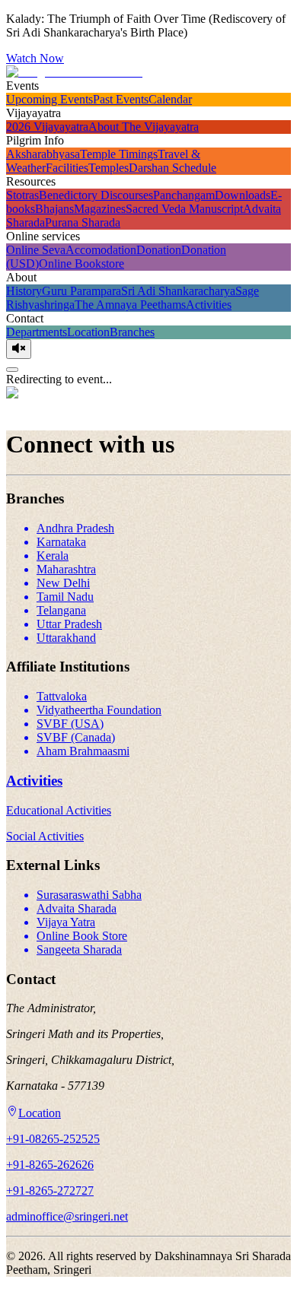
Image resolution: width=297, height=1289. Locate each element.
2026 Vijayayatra (47, 126)
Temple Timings (119, 154)
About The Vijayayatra (143, 126)
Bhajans (54, 208)
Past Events (120, 99)
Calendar (170, 99)
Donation (158, 249)
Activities (209, 304)
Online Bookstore (81, 263)
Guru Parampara (81, 290)
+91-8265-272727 (50, 1190)
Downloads (242, 195)
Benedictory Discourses (96, 195)
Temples (108, 167)
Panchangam (184, 195)
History (24, 290)
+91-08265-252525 (53, 1138)
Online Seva (35, 249)
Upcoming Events (49, 99)
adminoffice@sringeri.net (67, 1216)
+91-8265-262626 (50, 1164)
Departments (36, 331)
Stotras (22, 195)
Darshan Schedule (172, 167)
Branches (132, 331)
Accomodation (100, 249)
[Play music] (18, 349)
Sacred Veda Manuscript (184, 208)
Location (88, 331)
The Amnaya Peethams (130, 304)
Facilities (67, 167)
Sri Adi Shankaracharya (178, 290)
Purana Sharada (82, 222)
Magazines (100, 208)
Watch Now (35, 58)
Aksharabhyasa (43, 154)
